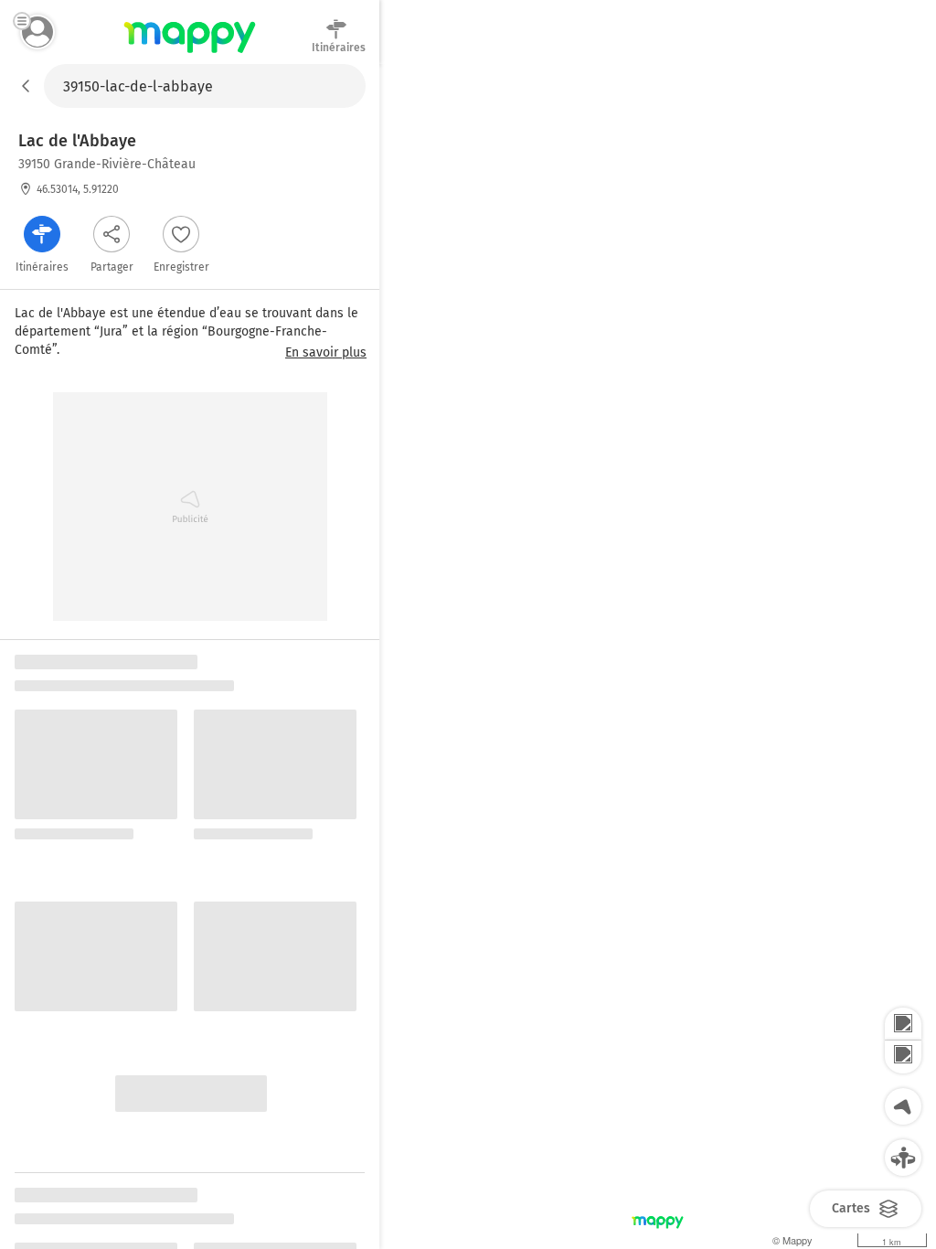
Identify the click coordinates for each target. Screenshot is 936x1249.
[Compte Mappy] (37, 32)
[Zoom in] (903, 1024)
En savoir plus (326, 353)
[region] (657, 656)
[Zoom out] (903, 1057)
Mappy (189, 54)
